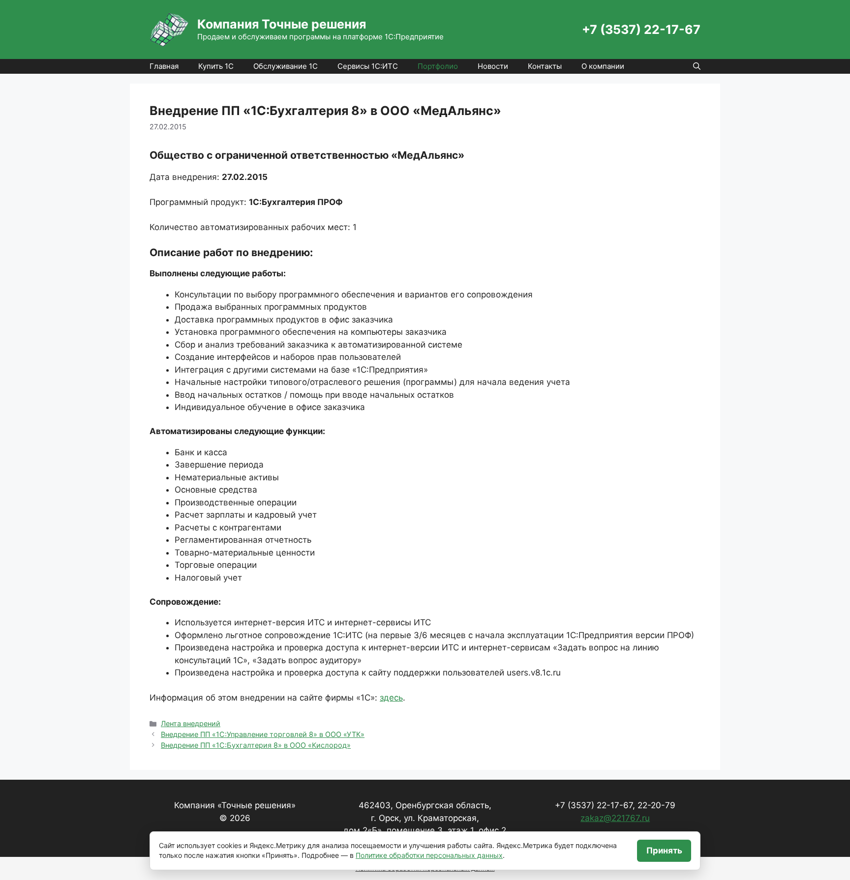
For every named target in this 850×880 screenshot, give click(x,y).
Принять (664, 850)
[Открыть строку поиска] (696, 66)
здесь (391, 698)
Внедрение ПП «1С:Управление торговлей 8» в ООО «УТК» (262, 734)
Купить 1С (216, 66)
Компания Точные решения (281, 24)
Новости (493, 66)
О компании (602, 66)
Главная (164, 66)
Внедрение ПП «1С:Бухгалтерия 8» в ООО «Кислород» (256, 745)
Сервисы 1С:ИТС (367, 66)
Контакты (545, 66)
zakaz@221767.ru (615, 818)
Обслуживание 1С (285, 66)
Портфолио (438, 66)
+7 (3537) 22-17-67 (641, 29)
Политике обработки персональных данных (429, 855)
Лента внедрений (190, 723)
